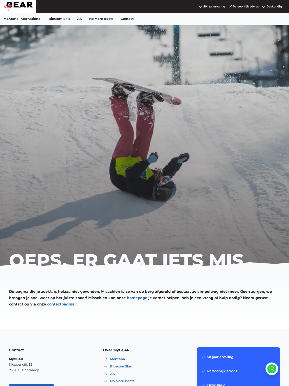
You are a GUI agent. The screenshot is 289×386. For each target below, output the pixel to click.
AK (79, 19)
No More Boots (101, 19)
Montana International (22, 19)
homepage (137, 297)
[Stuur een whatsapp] (272, 368)
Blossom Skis (59, 19)
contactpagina (61, 304)
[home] (18, 6)
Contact (127, 19)
